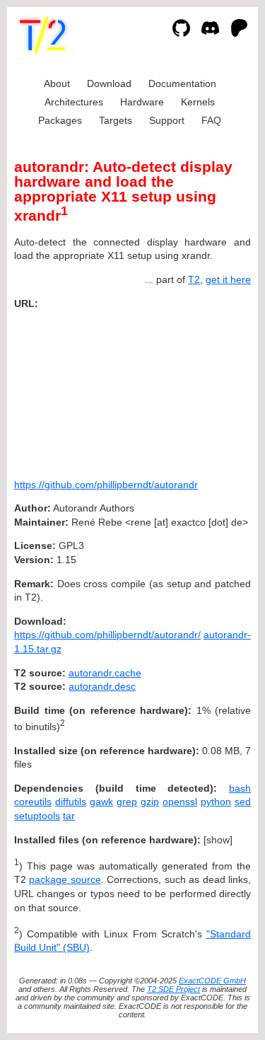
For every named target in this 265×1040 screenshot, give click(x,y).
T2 (194, 279)
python (216, 801)
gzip (150, 801)
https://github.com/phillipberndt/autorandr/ (107, 634)
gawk (101, 801)
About (57, 83)
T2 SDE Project (173, 989)
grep (127, 801)
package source (64, 879)
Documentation (182, 83)
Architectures (74, 102)
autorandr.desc (102, 686)
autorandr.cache (105, 672)
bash (240, 788)
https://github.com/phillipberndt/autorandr (106, 484)
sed (243, 801)
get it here (228, 279)
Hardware (142, 102)
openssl (180, 801)
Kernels (198, 102)
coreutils (33, 801)
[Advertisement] (208, 389)
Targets (115, 120)
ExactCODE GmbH (212, 980)
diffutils (70, 801)
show (218, 839)
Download (109, 83)
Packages (60, 120)
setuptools (37, 815)
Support (166, 120)
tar (69, 815)
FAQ (211, 120)
